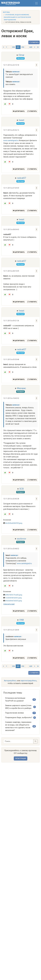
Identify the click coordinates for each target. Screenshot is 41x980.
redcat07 (21, 178)
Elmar (21, 55)
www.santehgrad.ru (10, 140)
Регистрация (20, 758)
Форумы (6, 12)
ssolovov (21, 538)
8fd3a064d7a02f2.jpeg (13, 601)
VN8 (21, 620)
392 (22, 47)
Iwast (21, 120)
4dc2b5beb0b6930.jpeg (13, 523)
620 (30, 47)
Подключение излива (14, 713)
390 (13, 47)
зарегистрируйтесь (29, 681)
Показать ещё (9, 604)
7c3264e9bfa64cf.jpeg (13, 598)
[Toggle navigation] (36, 3)
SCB (21, 488)
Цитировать (19, 111)
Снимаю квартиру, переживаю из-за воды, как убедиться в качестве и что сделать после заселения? (18, 726)
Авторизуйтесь (10, 681)
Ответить (35, 42)
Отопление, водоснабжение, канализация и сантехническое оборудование (17, 17)
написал (15, 72)
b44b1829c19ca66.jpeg (13, 595)
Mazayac (21, 388)
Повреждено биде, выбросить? (18, 717)
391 (18, 47)
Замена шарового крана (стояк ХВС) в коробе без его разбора (18, 706)
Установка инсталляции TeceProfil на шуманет (15, 699)
